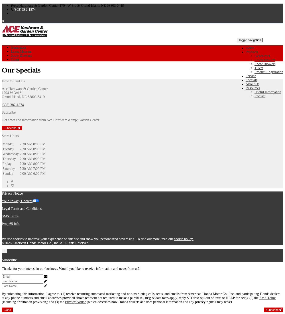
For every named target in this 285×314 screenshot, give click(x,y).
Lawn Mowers (264, 60)
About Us (252, 84)
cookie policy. (183, 239)
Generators (262, 56)
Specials (251, 80)
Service (251, 76)
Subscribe (10, 128)
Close (7, 310)
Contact (259, 96)
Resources (253, 88)
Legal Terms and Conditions (22, 208)
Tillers (258, 68)
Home (250, 48)
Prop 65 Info (11, 224)
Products (252, 52)
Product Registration (268, 72)
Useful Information (267, 92)
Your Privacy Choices (17, 201)
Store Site (17, 13)
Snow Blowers (264, 64)
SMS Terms (10, 216)
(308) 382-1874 (25, 9)
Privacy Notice (12, 193)
